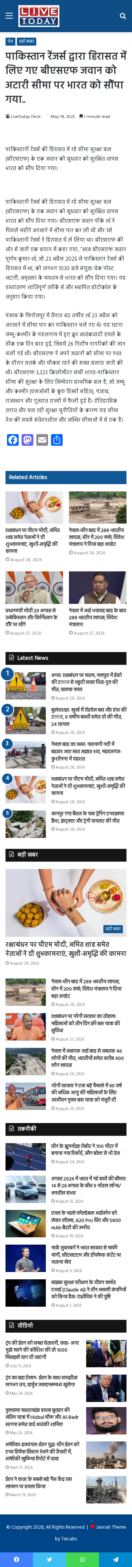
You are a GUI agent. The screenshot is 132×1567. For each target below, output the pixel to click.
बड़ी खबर (26, 41)
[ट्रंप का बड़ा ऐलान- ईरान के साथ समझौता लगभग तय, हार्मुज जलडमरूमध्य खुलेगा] (106, 1388)
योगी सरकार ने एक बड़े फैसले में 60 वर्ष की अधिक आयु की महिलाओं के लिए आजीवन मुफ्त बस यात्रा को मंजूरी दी (86, 1093)
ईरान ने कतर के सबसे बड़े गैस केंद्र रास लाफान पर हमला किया (39, 1483)
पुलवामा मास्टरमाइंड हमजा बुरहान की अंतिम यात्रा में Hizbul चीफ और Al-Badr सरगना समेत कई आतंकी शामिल (42, 1417)
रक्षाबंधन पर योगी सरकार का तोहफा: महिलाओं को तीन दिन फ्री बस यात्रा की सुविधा (85, 1023)
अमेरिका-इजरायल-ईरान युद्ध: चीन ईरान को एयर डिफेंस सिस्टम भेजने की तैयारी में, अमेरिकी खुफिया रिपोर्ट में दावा (42, 1452)
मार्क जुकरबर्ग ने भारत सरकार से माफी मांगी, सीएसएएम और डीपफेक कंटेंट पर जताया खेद (86, 1255)
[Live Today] (38, 16)
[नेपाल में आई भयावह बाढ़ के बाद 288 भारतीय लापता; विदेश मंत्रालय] (97, 587)
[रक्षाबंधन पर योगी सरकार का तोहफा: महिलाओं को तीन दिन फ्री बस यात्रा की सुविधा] (26, 1027)
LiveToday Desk (26, 116)
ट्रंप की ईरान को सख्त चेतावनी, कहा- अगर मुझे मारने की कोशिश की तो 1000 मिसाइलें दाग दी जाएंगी (42, 1350)
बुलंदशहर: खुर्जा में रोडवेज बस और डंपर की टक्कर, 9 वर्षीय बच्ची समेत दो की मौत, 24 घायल (88, 717)
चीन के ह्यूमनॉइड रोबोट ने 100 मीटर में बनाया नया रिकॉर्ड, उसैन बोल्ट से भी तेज (85, 1150)
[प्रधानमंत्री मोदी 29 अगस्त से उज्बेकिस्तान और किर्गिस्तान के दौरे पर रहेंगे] (34, 587)
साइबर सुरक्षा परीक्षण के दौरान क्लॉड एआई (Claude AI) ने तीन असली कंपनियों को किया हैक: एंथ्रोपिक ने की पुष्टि (88, 1290)
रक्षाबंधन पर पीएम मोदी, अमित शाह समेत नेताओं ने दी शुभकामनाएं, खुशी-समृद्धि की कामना (33, 541)
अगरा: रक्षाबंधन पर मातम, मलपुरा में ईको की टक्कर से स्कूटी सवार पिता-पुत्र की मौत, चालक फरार (86, 682)
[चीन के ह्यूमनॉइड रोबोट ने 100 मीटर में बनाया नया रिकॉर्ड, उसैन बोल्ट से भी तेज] (26, 1157)
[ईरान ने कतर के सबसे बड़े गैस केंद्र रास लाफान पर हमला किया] (106, 1489)
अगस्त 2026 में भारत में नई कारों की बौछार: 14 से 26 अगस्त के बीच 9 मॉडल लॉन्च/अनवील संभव (88, 1186)
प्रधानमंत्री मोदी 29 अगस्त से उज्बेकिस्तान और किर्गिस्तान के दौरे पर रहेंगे (32, 618)
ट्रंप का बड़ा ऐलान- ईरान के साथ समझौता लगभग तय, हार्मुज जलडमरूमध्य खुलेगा (41, 1382)
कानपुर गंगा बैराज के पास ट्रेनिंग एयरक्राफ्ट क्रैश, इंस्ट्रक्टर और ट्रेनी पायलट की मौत (87, 817)
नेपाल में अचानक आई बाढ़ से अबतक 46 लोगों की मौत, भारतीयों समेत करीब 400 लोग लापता (87, 1058)
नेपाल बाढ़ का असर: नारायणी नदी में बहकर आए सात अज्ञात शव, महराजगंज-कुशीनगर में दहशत (86, 751)
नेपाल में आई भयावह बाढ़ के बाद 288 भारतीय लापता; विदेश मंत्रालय (97, 618)
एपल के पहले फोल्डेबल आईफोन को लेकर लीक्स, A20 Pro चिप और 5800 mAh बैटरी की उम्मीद (86, 1220)
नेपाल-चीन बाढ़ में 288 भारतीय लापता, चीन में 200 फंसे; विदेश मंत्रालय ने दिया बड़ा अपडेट (96, 537)
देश (10, 41)
